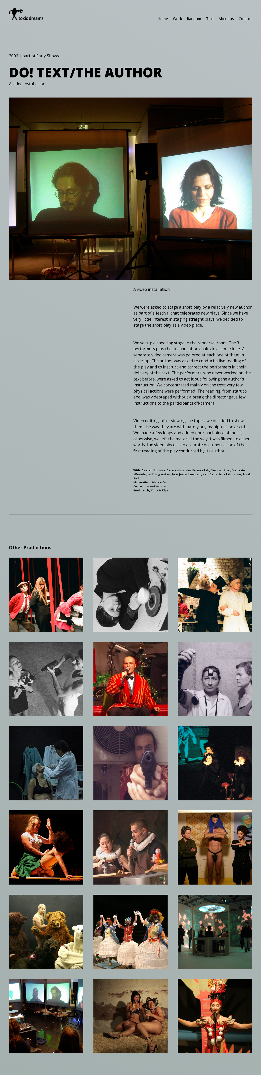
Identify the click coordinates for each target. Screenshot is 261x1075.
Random (194, 18)
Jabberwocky (198, 902)
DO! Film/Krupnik (119, 986)
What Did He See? (35, 564)
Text (210, 18)
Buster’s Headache (205, 733)
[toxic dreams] (26, 14)
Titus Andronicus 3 (121, 902)
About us (226, 18)
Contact (245, 18)
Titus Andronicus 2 (37, 817)
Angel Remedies (202, 649)
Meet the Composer (38, 902)
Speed (21, 649)
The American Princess (210, 564)
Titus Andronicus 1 (121, 733)
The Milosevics (200, 817)
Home (162, 18)
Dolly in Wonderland (39, 733)
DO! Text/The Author (40, 986)
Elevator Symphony (122, 649)
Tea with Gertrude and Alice (126, 567)
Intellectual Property (124, 817)
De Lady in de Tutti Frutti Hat (213, 989)
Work (177, 18)
